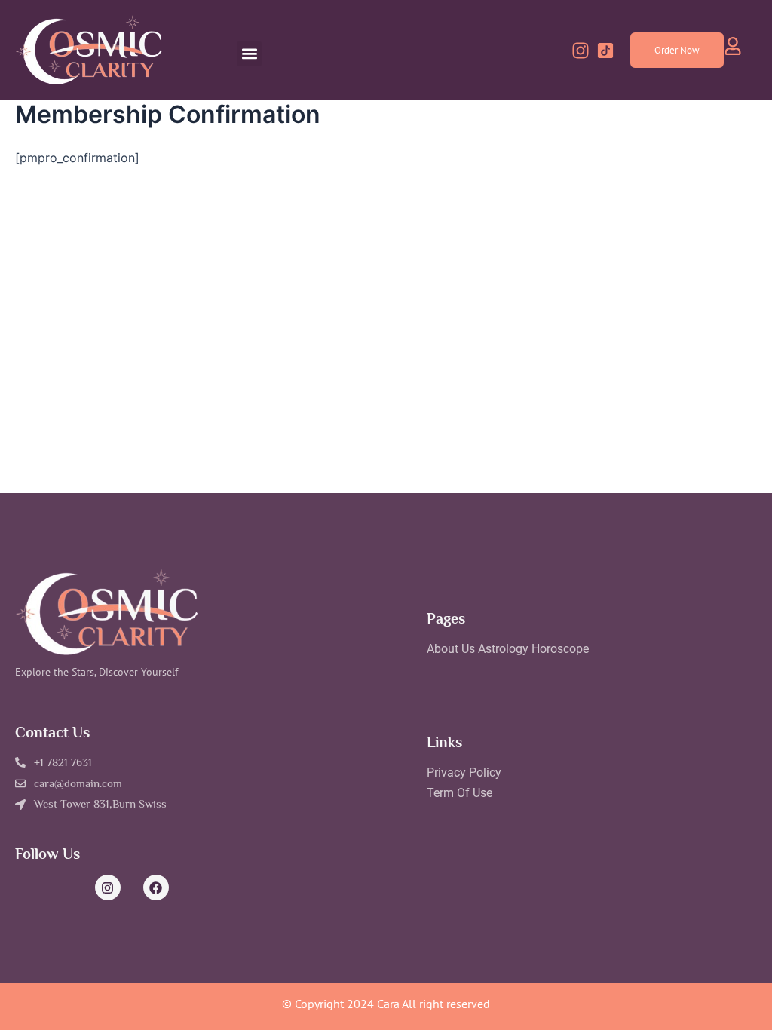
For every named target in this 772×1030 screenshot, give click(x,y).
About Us (451, 649)
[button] (249, 53)
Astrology (503, 649)
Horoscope (560, 649)
